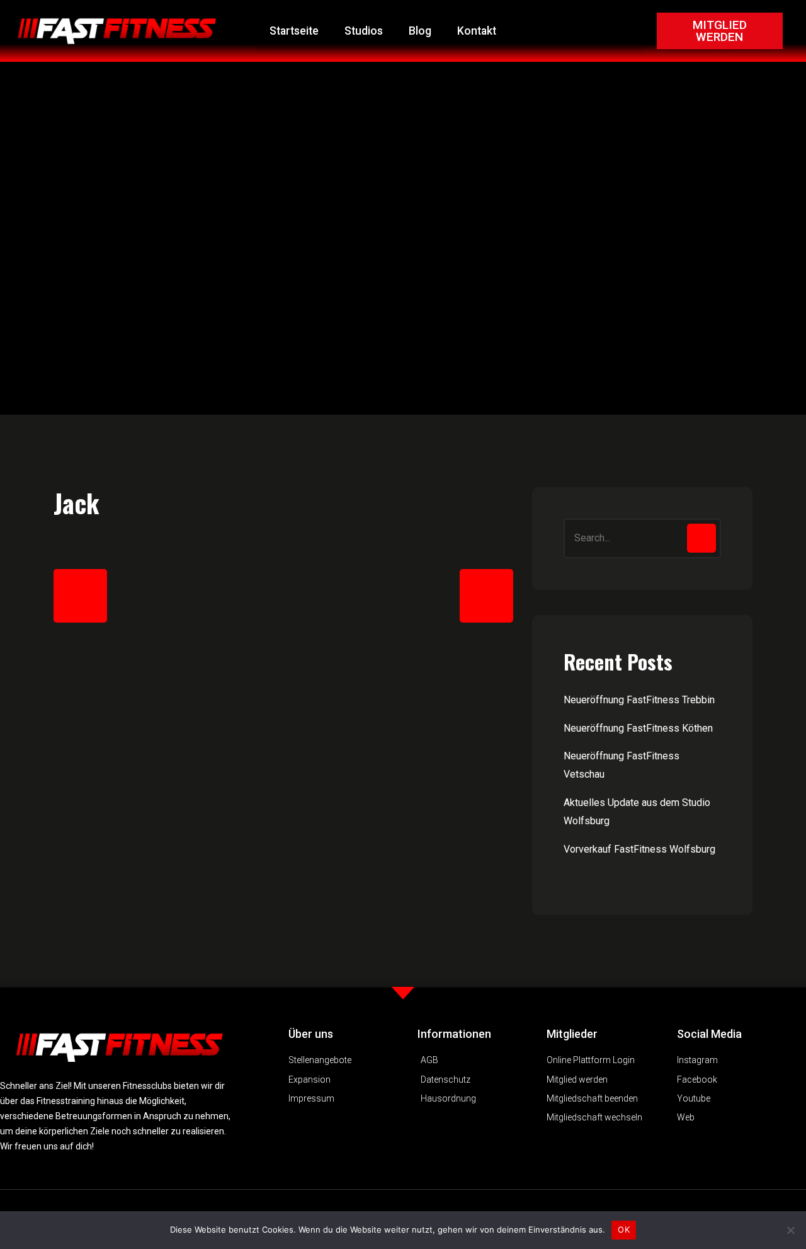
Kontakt (476, 31)
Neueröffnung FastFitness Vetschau (621, 765)
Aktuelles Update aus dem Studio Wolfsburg (637, 812)
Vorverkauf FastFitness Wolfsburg (639, 849)
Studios (363, 31)
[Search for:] (642, 538)
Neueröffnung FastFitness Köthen (638, 728)
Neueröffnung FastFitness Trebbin (639, 700)
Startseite (294, 31)
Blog (420, 31)
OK (624, 1229)
